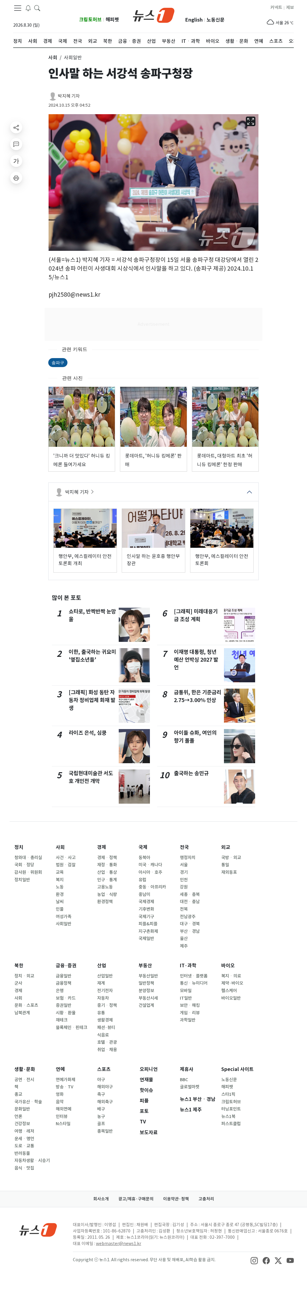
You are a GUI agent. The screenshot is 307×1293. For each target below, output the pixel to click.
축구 (101, 1094)
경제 (101, 847)
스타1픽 (228, 1094)
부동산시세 (148, 998)
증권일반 (63, 1005)
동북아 (144, 857)
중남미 (144, 894)
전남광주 (187, 916)
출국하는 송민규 (191, 773)
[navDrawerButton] (17, 8)
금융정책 (63, 983)
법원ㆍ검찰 (66, 864)
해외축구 (105, 1102)
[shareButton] (16, 127)
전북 (184, 909)
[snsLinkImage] (254, 1260)
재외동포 (229, 872)
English (194, 20)
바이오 (228, 965)
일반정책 (146, 983)
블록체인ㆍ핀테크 (71, 1027)
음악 (60, 1102)
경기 (184, 872)
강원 (184, 887)
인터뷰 (61, 1116)
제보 (290, 7)
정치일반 (22, 879)
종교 (18, 1094)
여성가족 (63, 916)
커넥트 (276, 7)
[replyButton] (16, 144)
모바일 (186, 990)
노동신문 (216, 20)
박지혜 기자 (69, 96)
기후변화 (146, 909)
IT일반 (186, 998)
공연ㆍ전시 (24, 1079)
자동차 (103, 998)
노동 (60, 887)
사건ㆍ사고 (66, 857)
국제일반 (146, 938)
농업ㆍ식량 (107, 894)
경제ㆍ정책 (107, 857)
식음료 (103, 1035)
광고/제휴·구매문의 (136, 1199)
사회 (60, 847)
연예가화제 (65, 1079)
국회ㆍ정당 (24, 864)
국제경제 (146, 901)
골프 (101, 1123)
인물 (60, 909)
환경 (60, 894)
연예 (60, 1069)
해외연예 (63, 1109)
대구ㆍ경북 (190, 924)
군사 (18, 983)
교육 (60, 872)
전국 (184, 847)
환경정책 (105, 901)
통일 (225, 864)
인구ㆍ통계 (107, 879)
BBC (184, 1079)
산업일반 (105, 976)
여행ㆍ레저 (24, 1131)
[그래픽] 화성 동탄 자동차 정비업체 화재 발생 (92, 700)
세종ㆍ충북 (190, 894)
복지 (60, 879)
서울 (184, 864)
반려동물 (22, 1153)
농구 (101, 1116)
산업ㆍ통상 (107, 872)
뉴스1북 (228, 1116)
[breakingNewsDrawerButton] (28, 7)
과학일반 (187, 1020)
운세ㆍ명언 (24, 1138)
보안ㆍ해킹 (190, 1005)
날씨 (60, 901)
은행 (60, 990)
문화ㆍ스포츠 (26, 1005)
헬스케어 (229, 990)
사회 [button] (52, 58)
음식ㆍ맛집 (24, 1168)
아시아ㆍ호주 (150, 872)
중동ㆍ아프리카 (152, 887)
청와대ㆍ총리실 (28, 857)
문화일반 (22, 1109)
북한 (18, 965)
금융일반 (63, 976)
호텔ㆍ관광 (107, 1042)
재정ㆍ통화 (107, 864)
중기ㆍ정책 (107, 1005)
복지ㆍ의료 (231, 976)
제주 (184, 946)
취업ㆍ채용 (107, 1049)
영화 (60, 1094)
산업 (101, 965)
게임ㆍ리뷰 (190, 1013)
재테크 (61, 1020)
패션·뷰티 (106, 1027)
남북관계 (22, 1013)
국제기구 (146, 916)
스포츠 (104, 1069)
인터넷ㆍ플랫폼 (193, 976)
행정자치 (187, 857)
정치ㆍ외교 (24, 976)
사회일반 (63, 924)
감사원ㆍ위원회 (28, 872)
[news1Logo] (38, 1230)
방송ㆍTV (64, 1087)
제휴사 (186, 1069)
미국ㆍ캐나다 (150, 864)
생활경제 (105, 1020)
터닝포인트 (231, 1109)
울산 (184, 938)
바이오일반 (231, 998)
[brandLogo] (154, 14)
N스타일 (63, 1123)
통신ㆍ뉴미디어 (193, 983)
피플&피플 (148, 924)
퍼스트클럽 (231, 1123)
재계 (101, 983)
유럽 (142, 879)
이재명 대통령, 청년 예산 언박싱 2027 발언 (196, 659)
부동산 (145, 965)
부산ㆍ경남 (190, 931)
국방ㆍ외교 (231, 857)
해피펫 (112, 19)
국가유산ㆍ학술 (28, 1102)
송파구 (58, 362)
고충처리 (206, 1199)
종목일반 (105, 1131)
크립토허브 (90, 19)
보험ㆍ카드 (66, 998)
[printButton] (16, 178)
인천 (184, 879)
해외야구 (105, 1087)
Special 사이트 (237, 1069)
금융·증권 (66, 965)
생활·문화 (24, 1069)
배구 (101, 1109)
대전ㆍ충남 (190, 901)
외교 (225, 847)
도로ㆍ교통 (24, 1146)
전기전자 (105, 990)
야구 (101, 1079)
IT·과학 (188, 965)
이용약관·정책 (176, 1199)
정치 (18, 847)
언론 (18, 1116)
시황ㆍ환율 (66, 1013)
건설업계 (146, 1005)
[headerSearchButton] (37, 7)
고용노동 (105, 887)
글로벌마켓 (189, 1087)
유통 (101, 1013)
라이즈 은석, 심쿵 (87, 732)
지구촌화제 (148, 931)
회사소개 (101, 1199)
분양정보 (146, 990)
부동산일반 (148, 976)
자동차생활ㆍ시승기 (32, 1160)
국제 (143, 847)
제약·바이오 (232, 983)
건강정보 (22, 1123)
